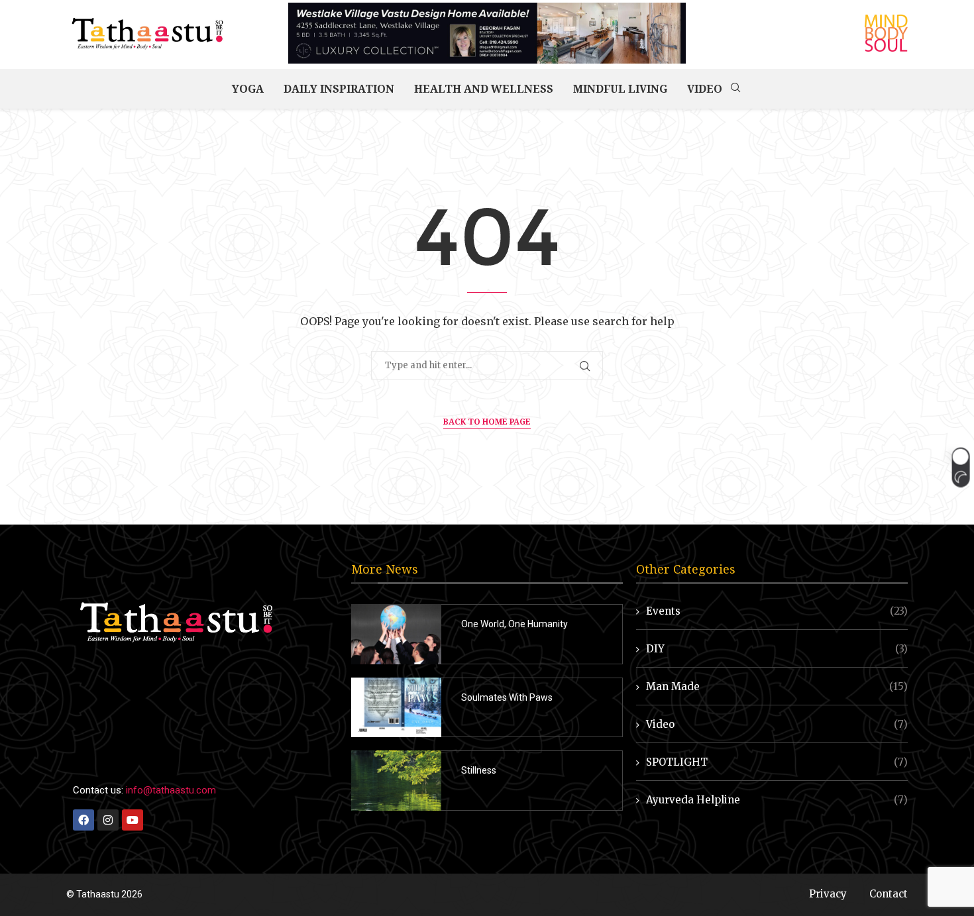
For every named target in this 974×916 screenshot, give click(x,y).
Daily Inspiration (339, 88)
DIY (777, 648)
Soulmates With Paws (507, 697)
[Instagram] (108, 820)
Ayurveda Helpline (777, 799)
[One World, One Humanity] (396, 634)
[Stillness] (396, 780)
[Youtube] (132, 820)
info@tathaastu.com (171, 790)
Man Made (777, 686)
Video (704, 88)
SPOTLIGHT (777, 762)
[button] (960, 467)
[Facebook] (83, 820)
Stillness (478, 770)
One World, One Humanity (514, 624)
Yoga (248, 88)
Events (777, 611)
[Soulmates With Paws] (396, 708)
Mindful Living (620, 88)
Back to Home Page (487, 421)
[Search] (735, 89)
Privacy (828, 894)
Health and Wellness (483, 88)
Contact (888, 894)
